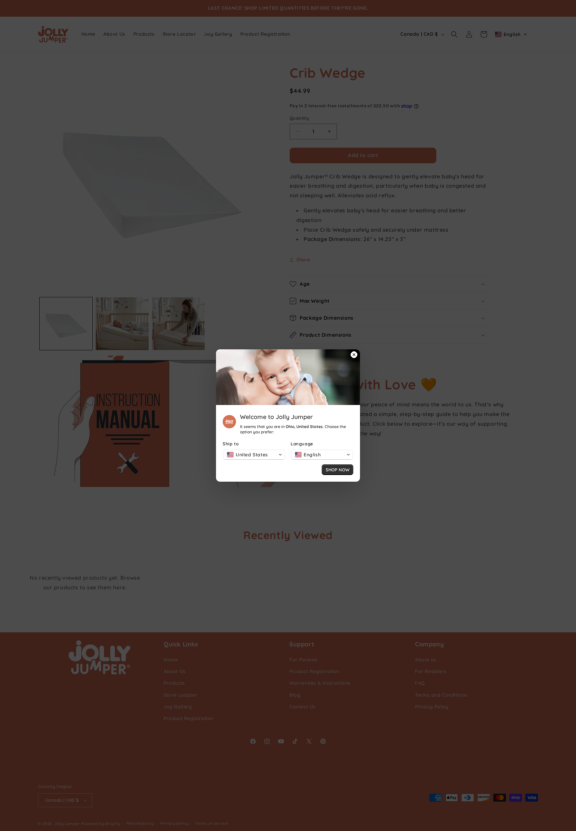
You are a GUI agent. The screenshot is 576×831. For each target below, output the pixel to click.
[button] (254, 454)
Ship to (231, 443)
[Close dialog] (354, 355)
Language (302, 443)
